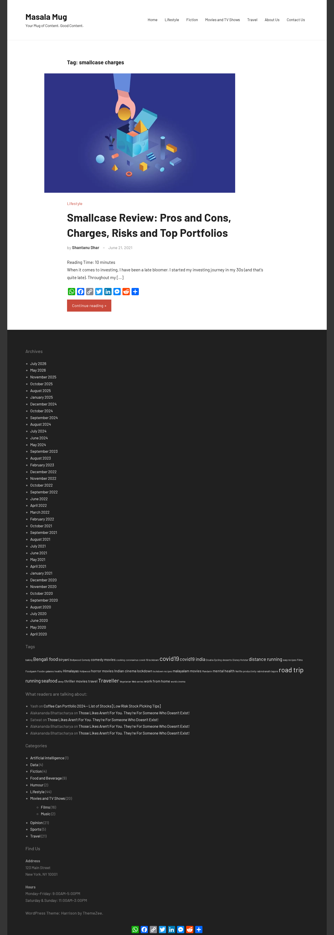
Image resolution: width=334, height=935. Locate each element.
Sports (35, 829)
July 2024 (38, 431)
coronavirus (132, 659)
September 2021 (43, 532)
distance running (265, 659)
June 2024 (39, 437)
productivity (249, 671)
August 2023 (40, 458)
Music (45, 813)
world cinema (178, 681)
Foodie (41, 671)
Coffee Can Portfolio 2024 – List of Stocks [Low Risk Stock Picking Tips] (102, 706)
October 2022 (41, 485)
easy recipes (289, 659)
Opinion (36, 822)
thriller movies (75, 681)
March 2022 (40, 512)
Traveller (108, 680)
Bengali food (45, 659)
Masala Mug (46, 16)
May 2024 (38, 444)
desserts (227, 659)
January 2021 (41, 573)
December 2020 (43, 580)
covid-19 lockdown (149, 659)
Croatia (209, 659)
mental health (224, 671)
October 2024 (41, 410)
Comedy (86, 659)
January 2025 (41, 397)
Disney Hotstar (240, 659)
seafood (49, 680)
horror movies (102, 671)
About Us (272, 19)
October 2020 (41, 593)
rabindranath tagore (267, 671)
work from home (157, 681)
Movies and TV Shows (222, 19)
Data (34, 764)
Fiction (192, 19)
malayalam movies (187, 671)
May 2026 (38, 370)
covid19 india (192, 659)
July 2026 (38, 363)
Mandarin (207, 671)
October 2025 (41, 383)
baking (28, 659)
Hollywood (85, 671)
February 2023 (42, 464)
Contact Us (296, 19)
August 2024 (40, 424)
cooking (120, 659)
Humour (36, 784)
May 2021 (37, 559)
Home (152, 19)
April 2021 (38, 566)
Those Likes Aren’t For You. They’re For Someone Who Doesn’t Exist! (134, 712)
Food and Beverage (46, 778)
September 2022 (44, 492)
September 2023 (44, 451)
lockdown (144, 671)
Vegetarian (125, 681)
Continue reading (87, 305)
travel (92, 681)
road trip (291, 670)
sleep (61, 681)
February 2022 (42, 519)
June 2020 (39, 620)
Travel (252, 19)
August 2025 (40, 390)
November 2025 (43, 377)
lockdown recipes (162, 671)
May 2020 (38, 627)
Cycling (218, 659)
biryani (64, 659)
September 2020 (44, 600)
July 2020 (38, 613)
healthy (58, 671)
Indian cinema (125, 671)
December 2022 (43, 471)
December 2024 (43, 404)
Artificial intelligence (47, 757)
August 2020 (40, 607)
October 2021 (41, 525)
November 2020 (43, 586)
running (33, 680)
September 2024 (44, 417)
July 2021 (38, 546)
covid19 (169, 658)
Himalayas (71, 671)
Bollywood (75, 659)
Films (300, 659)
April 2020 (38, 634)
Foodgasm (31, 671)
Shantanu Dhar (85, 247)
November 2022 (43, 478)
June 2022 (39, 498)
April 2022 (38, 505)
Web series (137, 681)
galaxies (49, 671)
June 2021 (38, 552)
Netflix (238, 671)
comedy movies (103, 659)
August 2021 (40, 539)
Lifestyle (172, 19)
